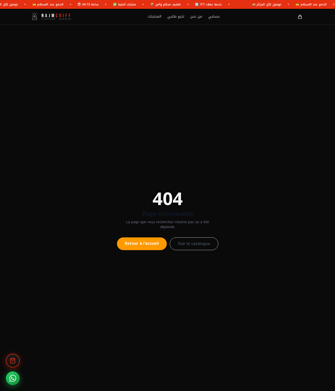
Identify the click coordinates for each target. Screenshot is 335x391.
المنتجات (154, 16)
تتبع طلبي (175, 16)
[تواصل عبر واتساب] (13, 378)
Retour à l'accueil (142, 243)
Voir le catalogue (194, 243)
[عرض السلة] (13, 360)
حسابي (214, 16)
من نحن (196, 16)
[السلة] (300, 17)
